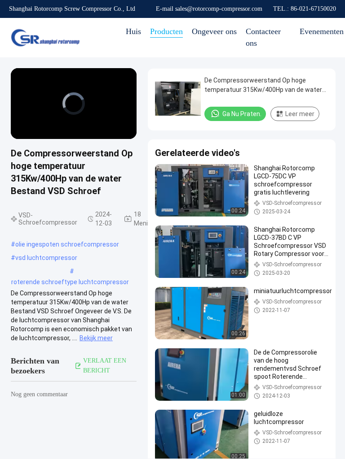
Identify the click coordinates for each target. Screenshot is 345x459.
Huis (133, 31)
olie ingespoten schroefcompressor (67, 244)
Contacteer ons (263, 37)
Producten (166, 31)
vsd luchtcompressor (46, 257)
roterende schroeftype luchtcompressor (70, 282)
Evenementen (322, 31)
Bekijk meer (96, 338)
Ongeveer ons (214, 31)
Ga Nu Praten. (241, 113)
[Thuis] (45, 37)
